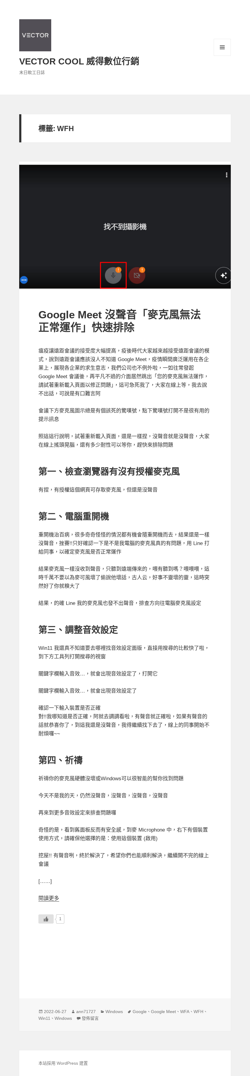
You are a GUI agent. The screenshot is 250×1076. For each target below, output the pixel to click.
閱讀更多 (48, 898)
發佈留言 (90, 1018)
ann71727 (86, 1011)
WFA (184, 1011)
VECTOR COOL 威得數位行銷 (79, 61)
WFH (198, 1011)
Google (140, 1011)
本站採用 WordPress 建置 (63, 1063)
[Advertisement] (125, 954)
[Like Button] (46, 919)
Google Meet (163, 1011)
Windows (114, 1011)
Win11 (44, 1018)
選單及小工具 (222, 47)
